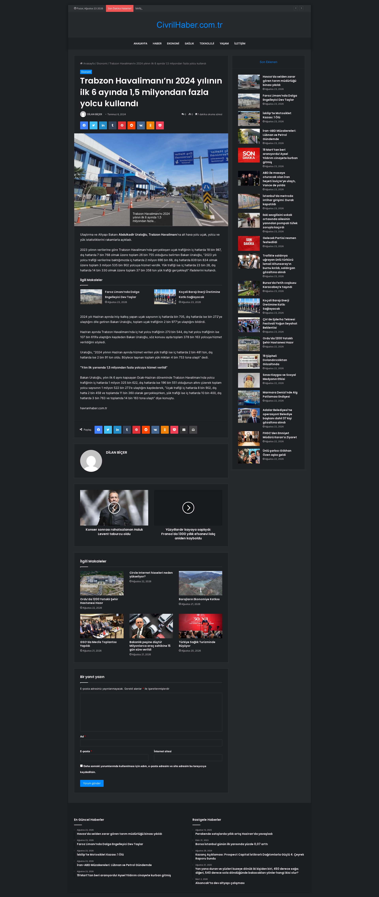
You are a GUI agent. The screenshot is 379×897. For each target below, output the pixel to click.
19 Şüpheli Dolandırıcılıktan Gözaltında (275, 360)
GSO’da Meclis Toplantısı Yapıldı (98, 644)
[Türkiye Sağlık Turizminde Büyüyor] (200, 626)
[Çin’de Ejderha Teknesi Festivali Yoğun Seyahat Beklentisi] (249, 324)
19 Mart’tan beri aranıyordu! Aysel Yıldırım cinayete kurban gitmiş (280, 156)
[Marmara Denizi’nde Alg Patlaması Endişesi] (249, 397)
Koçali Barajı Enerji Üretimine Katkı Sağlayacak (276, 304)
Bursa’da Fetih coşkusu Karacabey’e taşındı (279, 285)
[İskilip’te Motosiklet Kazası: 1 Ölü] (249, 118)
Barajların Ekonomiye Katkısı (199, 599)
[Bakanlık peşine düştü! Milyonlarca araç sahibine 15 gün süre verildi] (151, 626)
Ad (83, 736)
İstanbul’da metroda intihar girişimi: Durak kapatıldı (278, 200)
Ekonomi (173, 43)
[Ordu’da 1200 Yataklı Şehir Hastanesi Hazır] (102, 583)
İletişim (239, 43)
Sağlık (189, 43)
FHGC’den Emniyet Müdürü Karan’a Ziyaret (280, 435)
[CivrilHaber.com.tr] (189, 25)
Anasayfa (140, 43)
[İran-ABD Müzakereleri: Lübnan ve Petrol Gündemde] (249, 136)
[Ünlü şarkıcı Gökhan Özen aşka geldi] (249, 456)
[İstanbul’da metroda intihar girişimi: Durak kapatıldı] (249, 201)
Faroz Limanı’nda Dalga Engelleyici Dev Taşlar (280, 98)
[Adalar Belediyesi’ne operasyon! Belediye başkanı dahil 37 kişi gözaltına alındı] (249, 415)
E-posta (86, 751)
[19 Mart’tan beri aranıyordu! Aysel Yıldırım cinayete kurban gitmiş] (249, 155)
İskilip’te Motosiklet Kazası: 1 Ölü (155, 8)
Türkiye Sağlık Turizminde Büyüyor (197, 644)
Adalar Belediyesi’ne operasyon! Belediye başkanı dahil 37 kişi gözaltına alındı (277, 416)
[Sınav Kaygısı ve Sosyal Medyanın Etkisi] (249, 380)
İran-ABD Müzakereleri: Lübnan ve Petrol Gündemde (279, 135)
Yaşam (224, 43)
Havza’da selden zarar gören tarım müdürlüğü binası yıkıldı (279, 81)
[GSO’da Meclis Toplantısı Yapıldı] (102, 626)
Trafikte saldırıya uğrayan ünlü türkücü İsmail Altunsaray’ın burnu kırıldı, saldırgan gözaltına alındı (279, 264)
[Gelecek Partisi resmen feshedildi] (249, 243)
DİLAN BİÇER (94, 114)
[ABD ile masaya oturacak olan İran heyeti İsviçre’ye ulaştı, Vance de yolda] (249, 178)
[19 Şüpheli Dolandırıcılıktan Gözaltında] (249, 361)
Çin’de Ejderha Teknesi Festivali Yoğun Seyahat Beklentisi (280, 323)
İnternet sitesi (163, 751)
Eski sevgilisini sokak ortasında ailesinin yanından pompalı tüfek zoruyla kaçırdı (280, 221)
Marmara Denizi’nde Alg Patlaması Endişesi (280, 394)
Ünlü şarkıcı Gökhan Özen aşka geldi (277, 453)
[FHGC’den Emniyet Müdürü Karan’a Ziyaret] (249, 438)
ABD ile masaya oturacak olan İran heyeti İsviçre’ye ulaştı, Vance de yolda (279, 179)
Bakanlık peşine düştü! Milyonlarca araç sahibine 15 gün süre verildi (150, 646)
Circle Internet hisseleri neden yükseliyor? (151, 574)
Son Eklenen (268, 62)
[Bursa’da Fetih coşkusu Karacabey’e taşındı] (249, 288)
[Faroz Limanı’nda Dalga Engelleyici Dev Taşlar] (91, 296)
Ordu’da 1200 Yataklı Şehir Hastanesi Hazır (99, 601)
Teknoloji (207, 43)
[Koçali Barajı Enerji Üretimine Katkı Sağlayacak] (165, 296)
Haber (157, 43)
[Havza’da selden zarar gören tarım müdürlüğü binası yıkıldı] (249, 82)
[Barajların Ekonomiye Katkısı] (200, 583)
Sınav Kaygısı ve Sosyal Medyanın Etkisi (279, 377)
